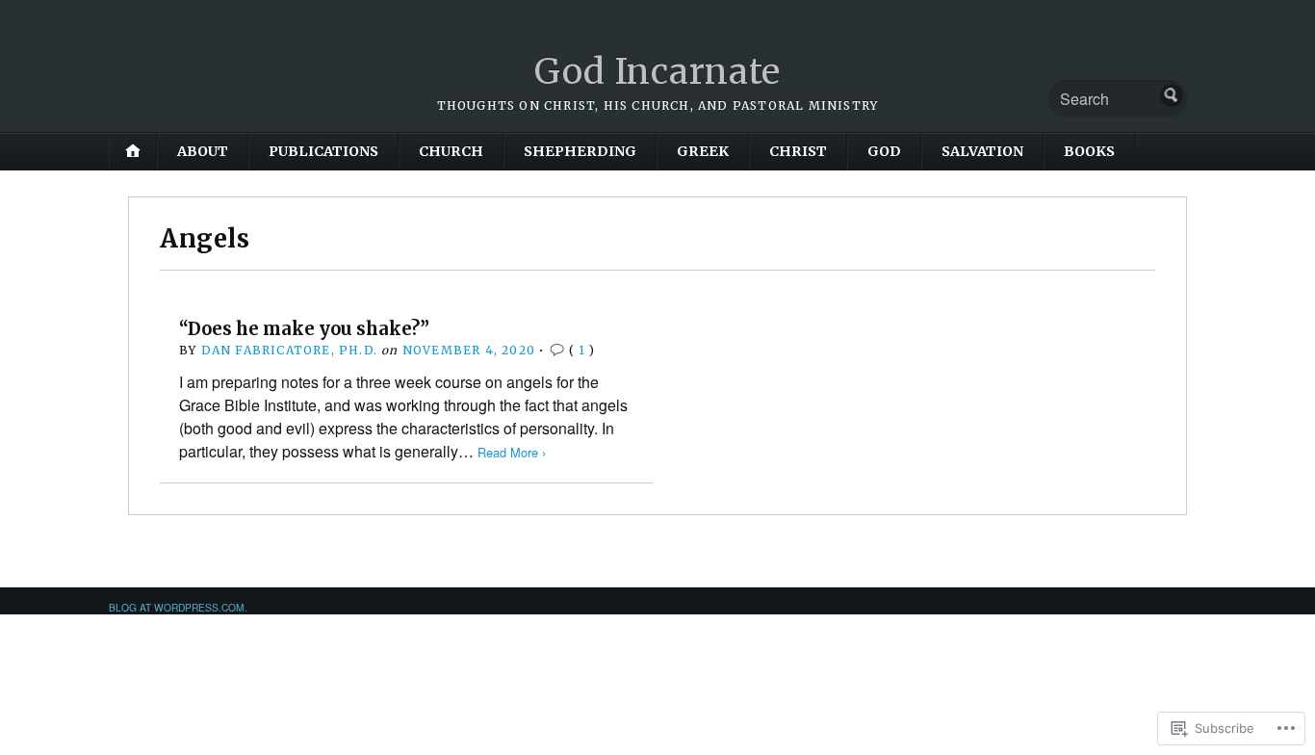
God (884, 151)
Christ (798, 151)
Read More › (511, 452)
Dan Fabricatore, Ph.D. (289, 350)
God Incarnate (657, 71)
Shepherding (580, 151)
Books (1089, 151)
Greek (703, 151)
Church (451, 151)
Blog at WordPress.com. (178, 607)
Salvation (982, 151)
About (202, 151)
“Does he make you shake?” (304, 329)
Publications (323, 151)
